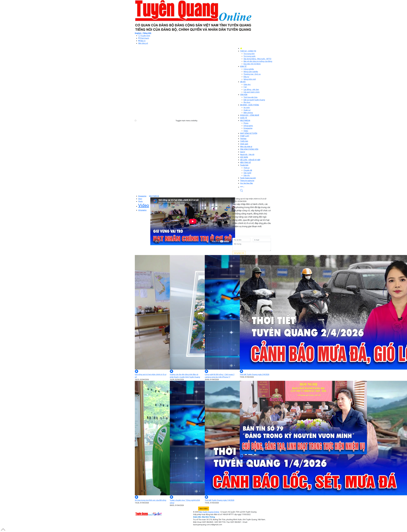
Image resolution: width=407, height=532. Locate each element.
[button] (256, 187)
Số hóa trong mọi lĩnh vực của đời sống (150, 500)
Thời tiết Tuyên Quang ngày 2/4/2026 (254, 374)
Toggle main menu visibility (186, 120)
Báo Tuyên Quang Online (209, 512)
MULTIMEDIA (154, 196)
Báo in (143, 41)
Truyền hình (145, 35)
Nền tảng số (143, 43)
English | (139, 33)
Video (143, 205)
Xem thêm (203, 508)
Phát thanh (144, 38)
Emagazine (142, 196)
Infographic (142, 210)
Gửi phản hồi (239, 253)
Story (140, 199)
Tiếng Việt (147, 33)
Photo (140, 201)
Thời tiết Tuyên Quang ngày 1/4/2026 (219, 500)
